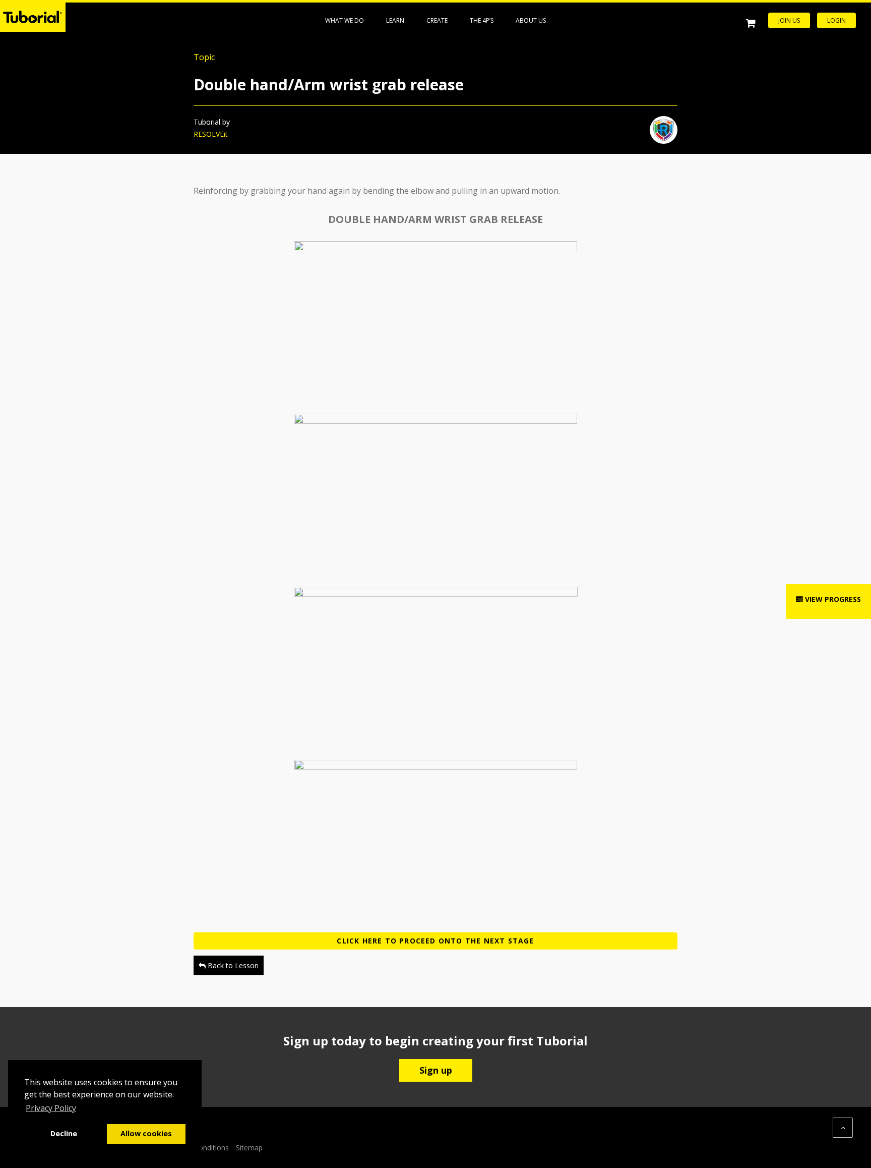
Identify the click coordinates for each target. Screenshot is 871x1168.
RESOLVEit (211, 134)
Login (836, 20)
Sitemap (249, 1147)
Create (437, 20)
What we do (344, 20)
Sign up (435, 1070)
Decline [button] (63, 1133)
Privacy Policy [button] (51, 1108)
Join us (789, 20)
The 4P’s (481, 20)
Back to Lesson (232, 965)
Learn (395, 20)
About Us (531, 20)
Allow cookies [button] (146, 1133)
